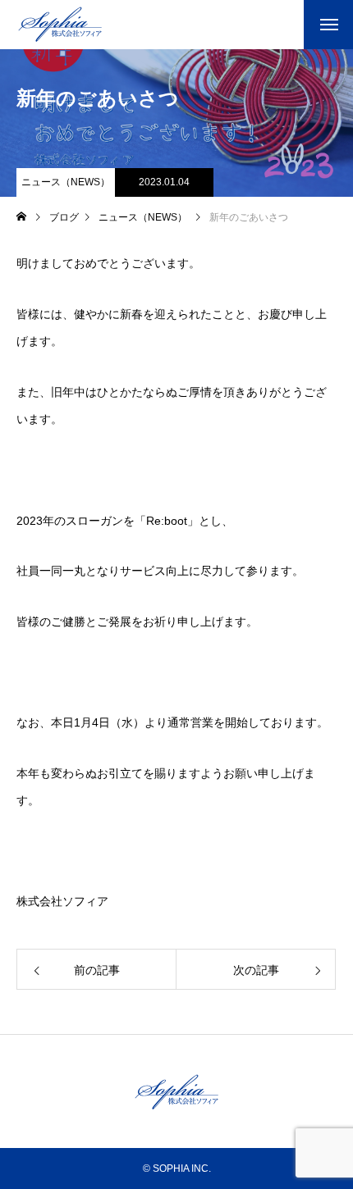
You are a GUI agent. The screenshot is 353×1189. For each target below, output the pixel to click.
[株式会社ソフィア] (60, 24)
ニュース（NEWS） (65, 182)
